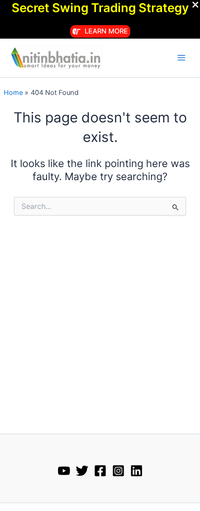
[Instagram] (118, 470)
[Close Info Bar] (195, 5)
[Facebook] (100, 470)
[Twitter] (82, 470)
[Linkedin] (136, 470)
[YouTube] (64, 470)
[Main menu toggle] (181, 57)
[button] (100, 31)
